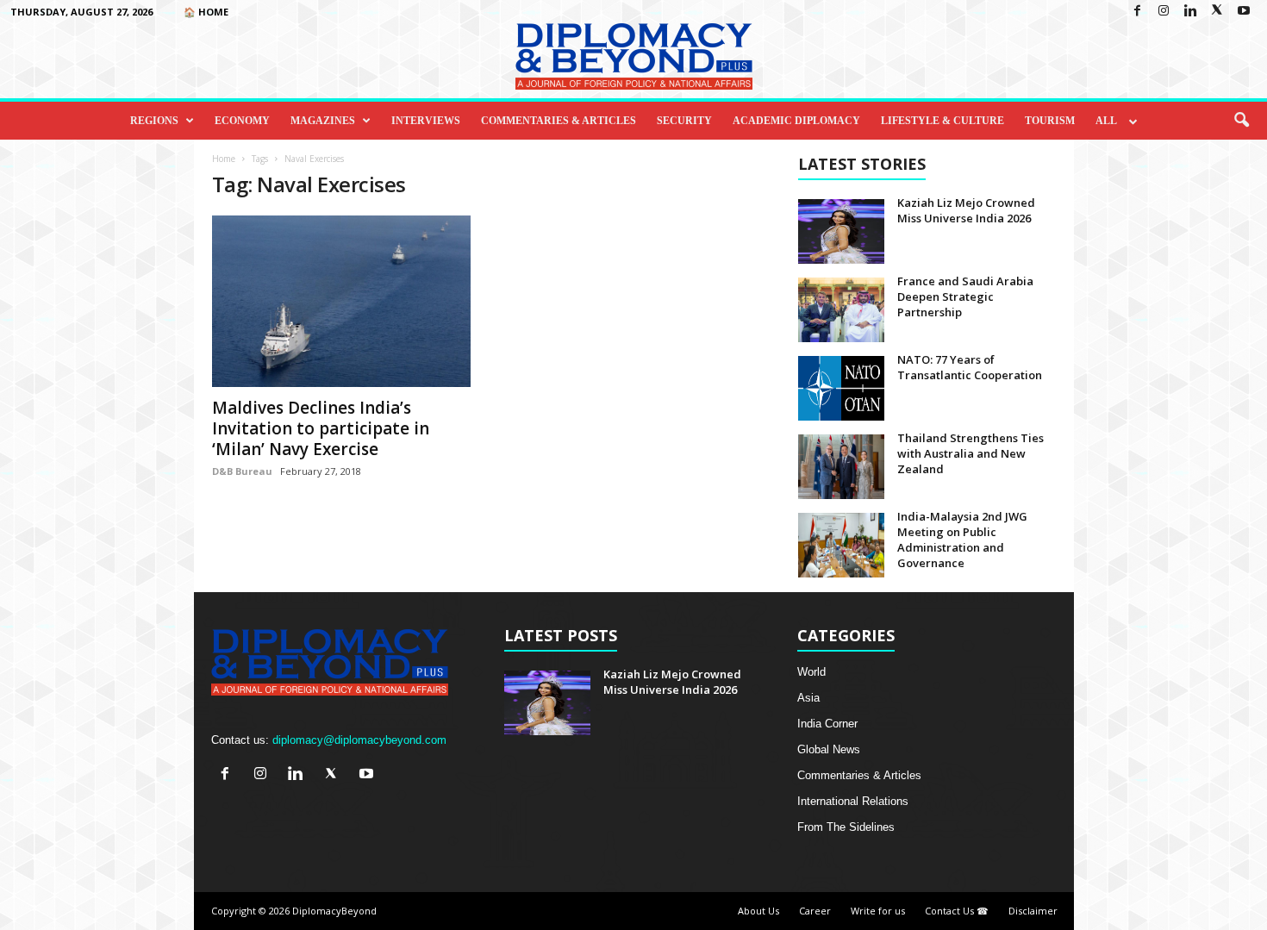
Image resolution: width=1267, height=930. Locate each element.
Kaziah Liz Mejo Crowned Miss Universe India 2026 (966, 210)
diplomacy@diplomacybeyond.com (359, 739)
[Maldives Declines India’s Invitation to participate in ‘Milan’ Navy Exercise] (341, 301)
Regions (154, 121)
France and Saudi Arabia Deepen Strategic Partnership (965, 296)
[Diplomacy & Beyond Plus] (633, 56)
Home (223, 159)
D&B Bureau (242, 471)
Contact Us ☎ (957, 910)
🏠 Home (206, 11)
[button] (1241, 121)
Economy (242, 121)
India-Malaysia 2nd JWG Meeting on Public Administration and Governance (962, 540)
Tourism (1050, 121)
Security (684, 121)
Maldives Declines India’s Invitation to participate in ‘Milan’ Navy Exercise (320, 428)
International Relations (852, 801)
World (811, 671)
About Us (758, 910)
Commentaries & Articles (558, 121)
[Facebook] (1137, 11)
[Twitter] (1217, 11)
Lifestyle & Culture (942, 121)
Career (815, 910)
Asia (808, 697)
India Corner (827, 723)
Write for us (878, 910)
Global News (828, 749)
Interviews (425, 121)
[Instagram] (1163, 11)
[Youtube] (1243, 11)
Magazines (322, 121)
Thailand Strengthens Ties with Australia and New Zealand (970, 453)
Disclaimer (1033, 910)
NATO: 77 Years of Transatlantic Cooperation (969, 367)
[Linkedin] (1190, 11)
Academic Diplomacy (796, 121)
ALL (1106, 121)
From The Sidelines (846, 827)
